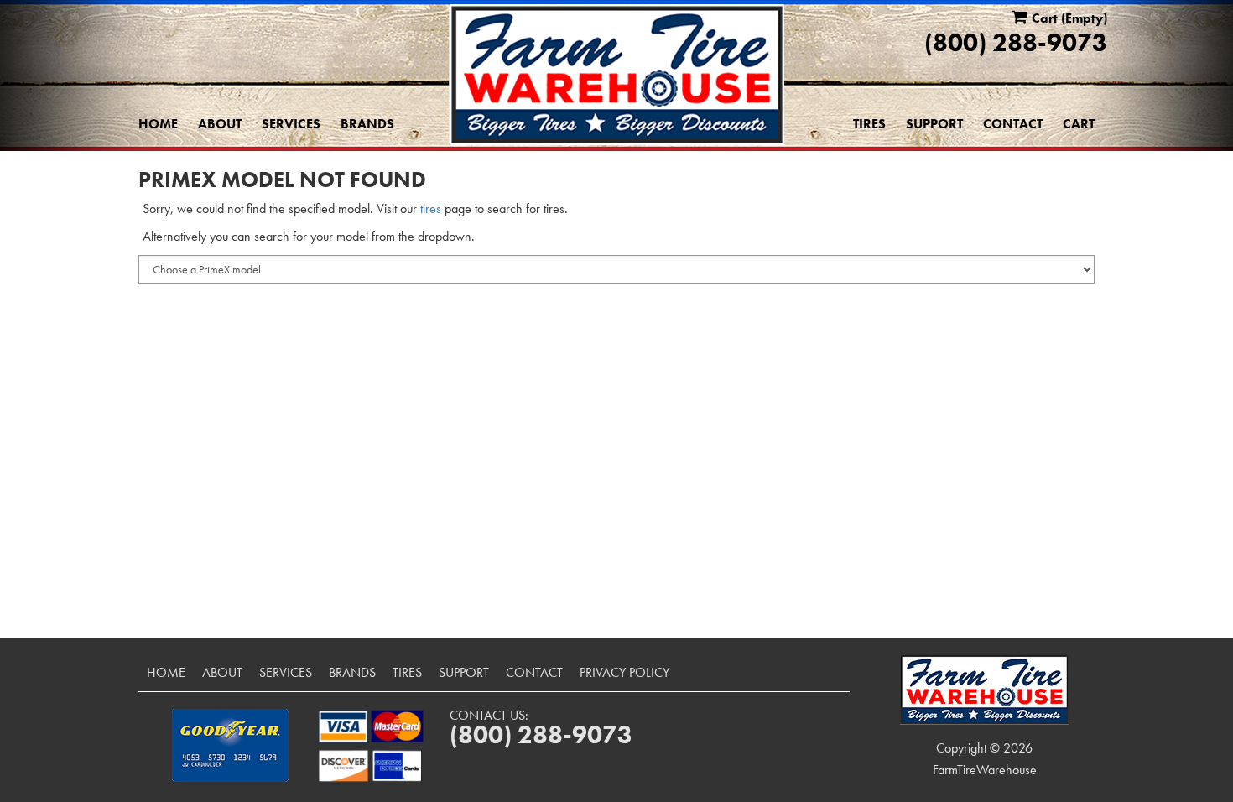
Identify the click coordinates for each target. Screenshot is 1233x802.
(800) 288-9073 (1015, 43)
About (220, 124)
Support (934, 124)
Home (158, 124)
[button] (230, 745)
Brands (367, 124)
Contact (1013, 124)
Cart (1079, 124)
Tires (869, 124)
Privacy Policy (624, 672)
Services (291, 124)
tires (430, 208)
